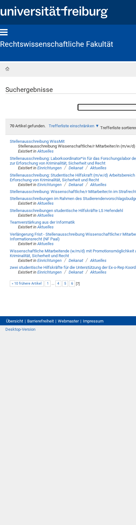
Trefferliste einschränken (71, 126)
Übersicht (14, 321)
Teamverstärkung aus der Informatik (42, 222)
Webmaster (68, 321)
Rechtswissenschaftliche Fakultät (56, 44)
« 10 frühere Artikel (27, 283)
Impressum (93, 321)
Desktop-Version (20, 329)
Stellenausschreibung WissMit (37, 141)
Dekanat (76, 168)
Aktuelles (45, 151)
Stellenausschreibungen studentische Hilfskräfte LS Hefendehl (66, 210)
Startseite (7, 69)
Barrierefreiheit (40, 321)
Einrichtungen (49, 168)
